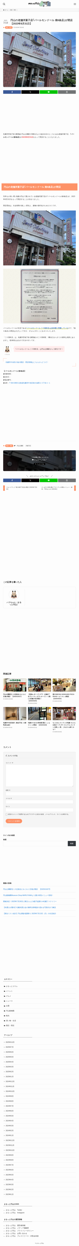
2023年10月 (10, 1150)
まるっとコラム (12, 986)
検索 (4, 839)
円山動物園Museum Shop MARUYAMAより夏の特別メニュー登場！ (28, 895)
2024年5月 (10, 1116)
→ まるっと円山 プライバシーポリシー (18, 1231)
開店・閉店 (9, 27)
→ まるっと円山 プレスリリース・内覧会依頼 (21, 1236)
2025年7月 (10, 1047)
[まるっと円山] (40, 4)
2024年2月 (10, 1130)
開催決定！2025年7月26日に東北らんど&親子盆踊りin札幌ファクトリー (30, 901)
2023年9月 (10, 1155)
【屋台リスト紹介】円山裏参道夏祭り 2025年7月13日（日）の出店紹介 (29, 913)
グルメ (8, 996)
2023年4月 (10, 1180)
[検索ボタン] (4, 4)
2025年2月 (10, 1071)
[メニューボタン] (75, 4)
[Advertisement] (39, 111)
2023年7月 (10, 1165)
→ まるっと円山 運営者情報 (14, 1225)
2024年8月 (10, 1101)
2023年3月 (10, 1184)
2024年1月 (10, 1135)
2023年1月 (10, 1194)
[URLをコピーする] (67, 92)
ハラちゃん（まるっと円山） (14, 603)
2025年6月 (10, 1052)
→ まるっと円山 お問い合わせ (15, 1233)
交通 (7, 1006)
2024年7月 (10, 1106)
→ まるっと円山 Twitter (12, 1210)
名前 (8, 790)
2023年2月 (10, 1189)
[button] (12, 92)
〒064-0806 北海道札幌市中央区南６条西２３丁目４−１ (29, 383)
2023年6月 (10, 1170)
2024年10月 (10, 1091)
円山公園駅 (20, 445)
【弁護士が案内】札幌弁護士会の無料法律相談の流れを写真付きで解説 (29, 907)
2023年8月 (10, 1160)
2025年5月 (10, 1057)
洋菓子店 (28, 445)
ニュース (9, 1001)
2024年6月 (10, 1111)
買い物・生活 (11, 1021)
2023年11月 (10, 1145)
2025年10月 (10, 1042)
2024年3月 (10, 1126)
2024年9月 (10, 1096)
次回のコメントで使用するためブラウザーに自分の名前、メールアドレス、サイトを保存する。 (39, 814)
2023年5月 (10, 1175)
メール (9, 798)
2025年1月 (10, 1076)
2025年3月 (10, 1067)
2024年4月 (10, 1121)
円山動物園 (10, 1011)
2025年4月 (10, 1062)
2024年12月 (10, 1081)
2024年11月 (10, 1086)
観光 (7, 1016)
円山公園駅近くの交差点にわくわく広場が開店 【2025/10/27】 (27, 889)
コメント (9, 763)
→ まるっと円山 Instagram (13, 1213)
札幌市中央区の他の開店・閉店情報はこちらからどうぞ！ (27, 362)
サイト (8, 806)
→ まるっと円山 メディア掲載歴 (16, 1228)
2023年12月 (10, 1140)
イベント (9, 991)
